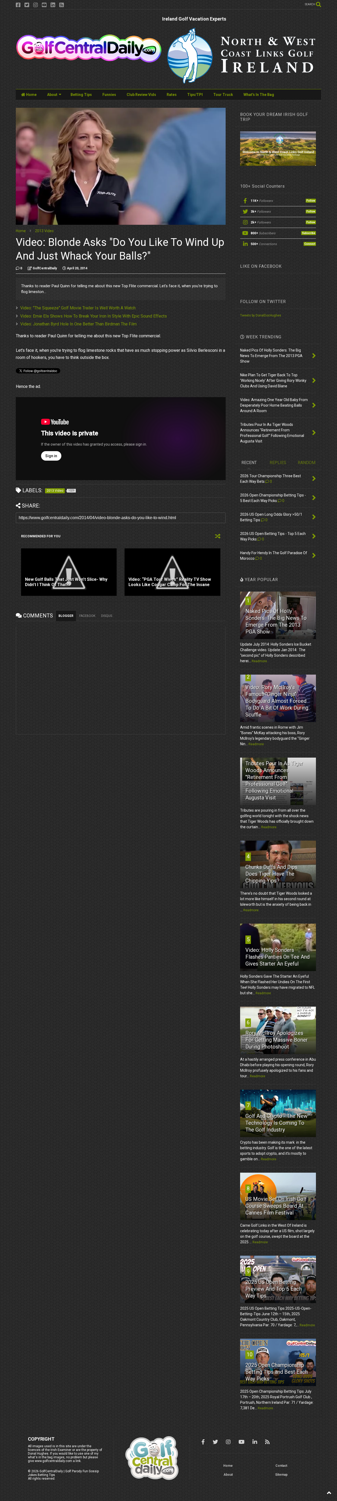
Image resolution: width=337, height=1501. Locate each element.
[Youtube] (44, 5)
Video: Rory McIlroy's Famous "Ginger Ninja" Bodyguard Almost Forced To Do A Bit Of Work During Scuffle (276, 701)
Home (31, 94)
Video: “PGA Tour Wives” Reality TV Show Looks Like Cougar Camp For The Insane (169, 582)
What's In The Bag (259, 94)
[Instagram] (35, 5)
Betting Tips (81, 94)
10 (249, 1354)
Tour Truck (223, 94)
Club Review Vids (141, 94)
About (52, 94)
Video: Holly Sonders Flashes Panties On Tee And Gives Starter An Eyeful (277, 957)
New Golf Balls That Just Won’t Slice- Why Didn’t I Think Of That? (66, 582)
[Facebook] (18, 5)
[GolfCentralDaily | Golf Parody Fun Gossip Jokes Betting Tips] (89, 61)
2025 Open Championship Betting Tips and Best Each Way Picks (276, 1372)
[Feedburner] (61, 5)
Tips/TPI (195, 94)
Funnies (109, 94)
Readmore (259, 661)
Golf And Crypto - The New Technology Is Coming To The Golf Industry (276, 1123)
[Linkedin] (53, 5)
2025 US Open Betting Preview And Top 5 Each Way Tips (273, 1289)
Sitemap (281, 1474)
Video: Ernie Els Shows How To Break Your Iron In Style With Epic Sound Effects (93, 316)
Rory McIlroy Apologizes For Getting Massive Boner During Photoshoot (276, 1040)
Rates (172, 94)
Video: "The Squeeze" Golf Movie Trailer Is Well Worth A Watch (78, 307)
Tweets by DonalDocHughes (260, 315)
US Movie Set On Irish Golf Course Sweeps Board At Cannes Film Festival (276, 1206)
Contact (281, 1466)
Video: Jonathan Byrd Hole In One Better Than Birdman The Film (78, 323)
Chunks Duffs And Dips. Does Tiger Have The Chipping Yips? (272, 874)
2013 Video (44, 231)
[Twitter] (26, 5)
